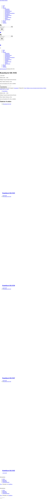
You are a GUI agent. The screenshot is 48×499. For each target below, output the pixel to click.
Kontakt (4, 21)
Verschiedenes (7, 19)
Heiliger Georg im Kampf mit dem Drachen (35, 88)
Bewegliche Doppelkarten (10, 13)
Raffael (44, 88)
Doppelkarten (7, 12)
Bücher (6, 18)
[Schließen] (2, 29)
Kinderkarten (7, 10)
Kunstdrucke (7, 14)
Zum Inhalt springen (3, 0)
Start (1, 68)
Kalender (6, 16)
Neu (3, 6)
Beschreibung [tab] (4, 91)
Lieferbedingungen (5, 482)
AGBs (3, 479)
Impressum (4, 480)
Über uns (4, 20)
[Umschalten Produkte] (20, 52)
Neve (1, 484)
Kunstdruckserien (8, 15)
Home (4, 5)
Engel (25, 88)
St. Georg (7, 89)
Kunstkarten (7, 9)
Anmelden (4, 22)
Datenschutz (4, 481)
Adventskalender (8, 17)
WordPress (10, 484)
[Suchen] (1, 25)
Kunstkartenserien (8, 11)
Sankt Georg (2, 89)
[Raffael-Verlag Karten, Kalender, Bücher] (15, 3)
